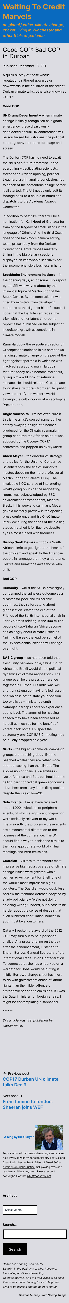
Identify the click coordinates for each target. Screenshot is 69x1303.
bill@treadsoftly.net (39, 1176)
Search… (10, 1225)
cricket (60, 1153)
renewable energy (39, 1153)
